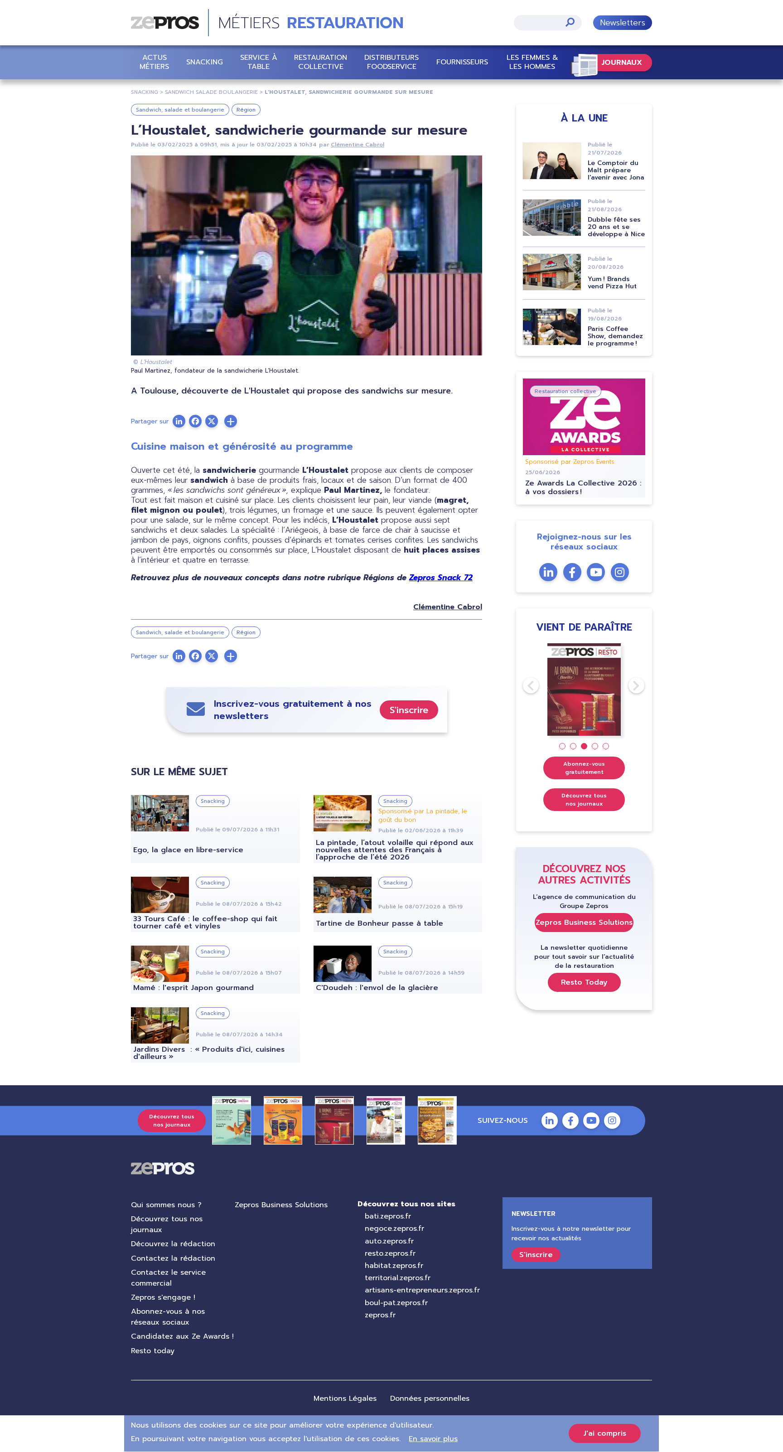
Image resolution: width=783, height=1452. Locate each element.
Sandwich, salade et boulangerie (180, 110)
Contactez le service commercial (168, 1278)
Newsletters (622, 22)
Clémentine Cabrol (357, 145)
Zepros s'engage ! (163, 1297)
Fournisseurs (462, 62)
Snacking (204, 62)
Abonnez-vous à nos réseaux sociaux (168, 1317)
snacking (144, 92)
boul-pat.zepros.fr (396, 1302)
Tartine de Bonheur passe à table (379, 923)
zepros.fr (380, 1315)
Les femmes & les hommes (532, 62)
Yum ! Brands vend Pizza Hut (612, 282)
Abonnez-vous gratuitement (584, 768)
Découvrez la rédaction (173, 1243)
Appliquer (570, 22)
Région (246, 110)
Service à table (258, 62)
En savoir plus (433, 1438)
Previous (523, 685)
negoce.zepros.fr (394, 1228)
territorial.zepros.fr (397, 1277)
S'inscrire (409, 710)
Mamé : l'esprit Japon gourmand (193, 987)
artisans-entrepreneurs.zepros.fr (422, 1290)
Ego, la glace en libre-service (188, 850)
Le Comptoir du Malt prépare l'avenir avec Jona (616, 170)
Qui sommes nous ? (166, 1204)
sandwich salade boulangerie (211, 92)
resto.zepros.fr (390, 1253)
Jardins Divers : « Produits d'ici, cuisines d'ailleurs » (209, 1053)
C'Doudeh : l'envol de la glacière (377, 987)
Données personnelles (429, 1398)
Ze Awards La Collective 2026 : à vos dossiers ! (583, 487)
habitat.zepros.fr (394, 1265)
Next (628, 685)
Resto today (152, 1350)
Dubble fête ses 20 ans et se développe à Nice (616, 227)
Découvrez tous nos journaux (584, 800)
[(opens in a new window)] (230, 421)
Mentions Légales (345, 1398)
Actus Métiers (154, 62)
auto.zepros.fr (389, 1241)
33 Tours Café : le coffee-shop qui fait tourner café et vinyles (205, 922)
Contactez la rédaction (173, 1258)
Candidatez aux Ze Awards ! (182, 1336)
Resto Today (584, 982)
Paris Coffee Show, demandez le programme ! (615, 336)
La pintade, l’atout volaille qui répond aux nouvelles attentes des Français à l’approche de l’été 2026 (395, 850)
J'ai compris (604, 1433)
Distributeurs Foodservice (391, 62)
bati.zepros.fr (388, 1216)
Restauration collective (320, 62)
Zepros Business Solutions (584, 922)
